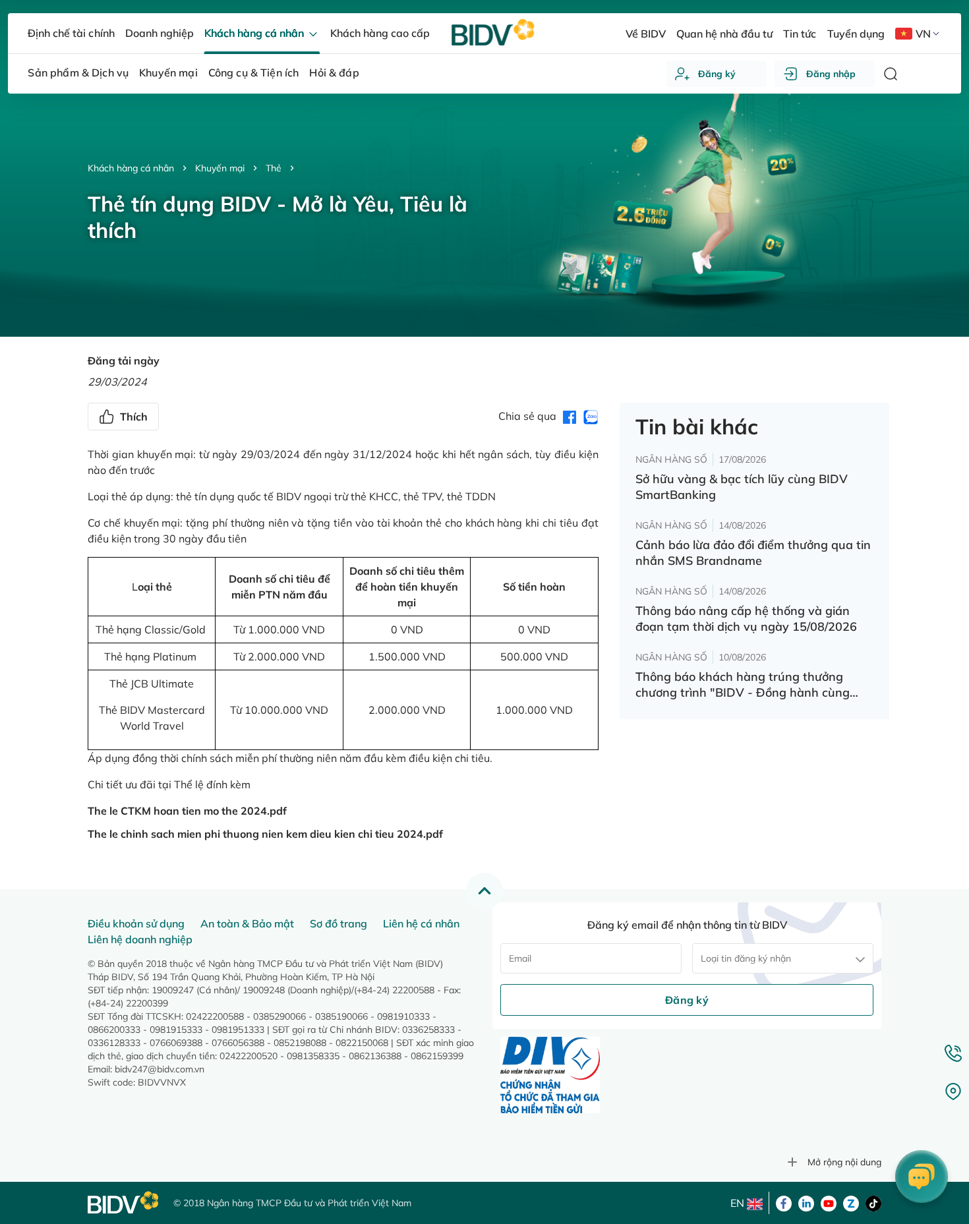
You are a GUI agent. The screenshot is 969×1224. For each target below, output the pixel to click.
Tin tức (799, 33)
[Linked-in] (806, 1202)
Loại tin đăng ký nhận (746, 958)
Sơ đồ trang (338, 923)
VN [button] (923, 33)
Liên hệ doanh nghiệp (140, 939)
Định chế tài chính (71, 33)
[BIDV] (124, 1202)
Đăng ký (717, 74)
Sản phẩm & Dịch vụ (78, 72)
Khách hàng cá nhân (131, 168)
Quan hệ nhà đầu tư (724, 33)
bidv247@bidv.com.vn (159, 1069)
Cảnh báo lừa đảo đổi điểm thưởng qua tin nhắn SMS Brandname (753, 552)
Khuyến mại (220, 168)
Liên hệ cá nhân (421, 923)
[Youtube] (829, 1202)
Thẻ (273, 168)
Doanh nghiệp (159, 33)
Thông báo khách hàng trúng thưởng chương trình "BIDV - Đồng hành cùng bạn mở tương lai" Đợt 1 (742, 685)
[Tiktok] (873, 1202)
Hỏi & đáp (334, 72)
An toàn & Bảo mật (247, 923)
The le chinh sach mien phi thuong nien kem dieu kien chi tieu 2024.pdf (265, 833)
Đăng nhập (831, 74)
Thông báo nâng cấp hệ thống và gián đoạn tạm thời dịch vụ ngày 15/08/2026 (746, 618)
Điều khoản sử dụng (136, 923)
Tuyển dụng (856, 33)
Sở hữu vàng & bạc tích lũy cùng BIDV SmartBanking (741, 486)
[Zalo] (851, 1202)
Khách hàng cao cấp (380, 33)
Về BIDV (646, 33)
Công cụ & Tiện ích (253, 72)
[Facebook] (784, 1202)
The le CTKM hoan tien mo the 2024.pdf (187, 810)
